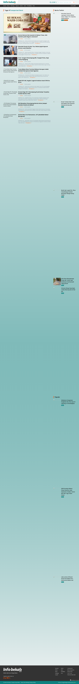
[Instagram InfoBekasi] (50, 2)
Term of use (69, 673)
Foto (34, 5)
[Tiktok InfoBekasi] (52, 2)
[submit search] (74, 2)
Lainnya (72, 5)
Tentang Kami (70, 668)
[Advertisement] (27, 133)
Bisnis (8, 5)
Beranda (56, 668)
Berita (4, 5)
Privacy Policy (69, 671)
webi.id (74, 682)
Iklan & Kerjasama (70, 669)
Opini (25, 5)
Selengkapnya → (38, 43)
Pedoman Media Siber (71, 674)
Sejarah (17, 5)
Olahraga (13, 5)
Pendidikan (29, 5)
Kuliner (21, 5)
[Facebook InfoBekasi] (54, 2)
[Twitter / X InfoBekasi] (56, 2)
